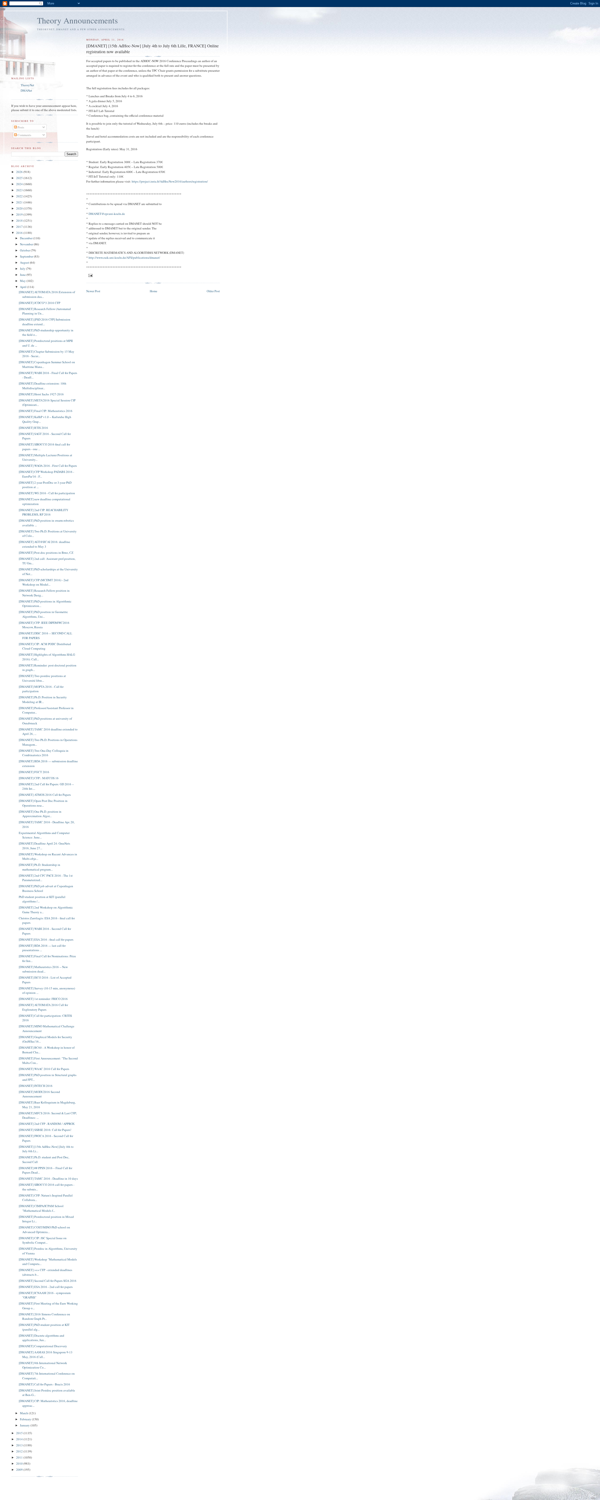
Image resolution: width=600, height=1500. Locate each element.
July (23, 268)
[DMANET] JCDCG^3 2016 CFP (39, 303)
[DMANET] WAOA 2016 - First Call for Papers (48, 466)
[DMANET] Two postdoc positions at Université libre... (42, 678)
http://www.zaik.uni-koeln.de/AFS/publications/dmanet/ (124, 257)
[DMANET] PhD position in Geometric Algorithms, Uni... (43, 614)
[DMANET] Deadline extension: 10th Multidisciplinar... (42, 385)
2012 (19, 1451)
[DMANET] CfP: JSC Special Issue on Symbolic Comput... (43, 1240)
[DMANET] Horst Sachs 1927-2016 (41, 394)
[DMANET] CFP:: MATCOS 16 (39, 778)
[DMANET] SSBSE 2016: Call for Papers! (45, 1130)
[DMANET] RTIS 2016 (33, 428)
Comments (24, 135)
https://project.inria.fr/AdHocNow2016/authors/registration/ (170, 181)
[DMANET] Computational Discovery (43, 1346)
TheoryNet (27, 85)
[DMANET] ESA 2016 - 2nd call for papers (46, 1287)
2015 (19, 1433)
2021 (19, 202)
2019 (19, 214)
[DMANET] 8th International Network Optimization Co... (43, 1365)
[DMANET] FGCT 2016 (34, 772)
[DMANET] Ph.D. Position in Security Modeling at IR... (43, 699)
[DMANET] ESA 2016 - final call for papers (46, 939)
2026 (19, 172)
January (25, 1425)
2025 (19, 178)
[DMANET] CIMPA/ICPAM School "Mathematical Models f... (41, 1208)
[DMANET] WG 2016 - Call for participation (47, 493)
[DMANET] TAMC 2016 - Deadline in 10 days (48, 1178)
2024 (19, 184)
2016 (19, 233)
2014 (19, 1439)
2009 (19, 1469)
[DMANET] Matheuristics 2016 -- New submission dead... (43, 969)
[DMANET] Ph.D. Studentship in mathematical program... (39, 867)
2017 (19, 226)
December (26, 238)
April (23, 287)
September (27, 256)
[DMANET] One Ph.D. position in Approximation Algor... (40, 813)
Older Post (213, 291)
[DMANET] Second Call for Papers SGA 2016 (47, 1281)
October (25, 250)
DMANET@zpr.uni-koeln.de (107, 214)
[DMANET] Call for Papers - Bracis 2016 (44, 1384)
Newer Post (93, 291)
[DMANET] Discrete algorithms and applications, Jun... (41, 1337)
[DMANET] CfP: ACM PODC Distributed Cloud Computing (45, 646)
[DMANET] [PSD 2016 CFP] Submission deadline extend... (44, 321)
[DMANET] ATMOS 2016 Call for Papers (45, 795)
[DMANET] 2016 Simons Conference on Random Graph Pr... (44, 1316)
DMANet (26, 90)
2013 (19, 1445)
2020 (19, 208)
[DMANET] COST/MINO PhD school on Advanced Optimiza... (44, 1229)
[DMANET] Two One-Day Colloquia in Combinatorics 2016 (43, 752)
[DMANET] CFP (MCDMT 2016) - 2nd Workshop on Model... (43, 582)
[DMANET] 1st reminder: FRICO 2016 (43, 999)
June (23, 275)
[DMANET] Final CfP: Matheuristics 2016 (45, 411)
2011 (19, 1457)
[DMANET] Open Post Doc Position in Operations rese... (43, 803)
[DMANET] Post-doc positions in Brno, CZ (46, 552)
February (26, 1419)
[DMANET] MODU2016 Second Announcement (39, 1094)
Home (153, 291)
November (27, 244)
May (23, 281)
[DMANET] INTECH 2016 (35, 1086)
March (24, 1413)
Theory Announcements (77, 20)
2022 (19, 196)
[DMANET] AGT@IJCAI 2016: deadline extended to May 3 (44, 544)
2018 (19, 220)
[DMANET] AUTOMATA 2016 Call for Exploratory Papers (43, 1007)
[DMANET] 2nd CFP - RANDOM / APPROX (47, 1124)
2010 (19, 1463)
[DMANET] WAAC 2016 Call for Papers (44, 1069)
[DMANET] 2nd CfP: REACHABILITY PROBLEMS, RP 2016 (43, 512)
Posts (20, 127)
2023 (19, 190)
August (25, 262)
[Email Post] (90, 275)
